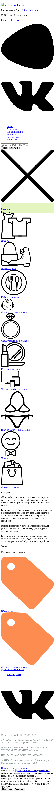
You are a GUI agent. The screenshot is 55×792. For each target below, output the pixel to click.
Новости (11, 134)
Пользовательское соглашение (16, 768)
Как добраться (30, 10)
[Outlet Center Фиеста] (12, 5)
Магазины (12, 129)
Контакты (12, 139)
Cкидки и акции (15, 131)
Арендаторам (13, 137)
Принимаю (19, 789)
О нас (10, 126)
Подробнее (7, 789)
